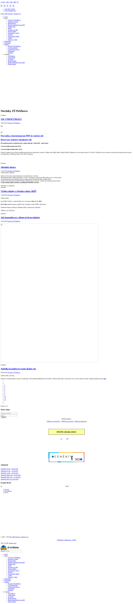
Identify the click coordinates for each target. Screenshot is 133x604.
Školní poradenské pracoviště (16, 25)
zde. (105, 378)
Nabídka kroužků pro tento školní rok (18, 369)
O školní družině (12, 48)
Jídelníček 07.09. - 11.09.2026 (9, 471)
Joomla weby (12, 543)
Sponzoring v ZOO (13, 33)
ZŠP (11, 2)
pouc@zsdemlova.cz (10, 10)
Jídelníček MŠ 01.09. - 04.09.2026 (11, 475)
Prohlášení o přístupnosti (64, 540)
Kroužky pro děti (13, 30)
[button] (66, 101)
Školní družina (12, 61)
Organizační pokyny (14, 49)
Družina (6, 44)
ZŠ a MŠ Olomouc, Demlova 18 (19, 537)
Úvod (6, 17)
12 (5, 400)
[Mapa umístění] (8, 6)
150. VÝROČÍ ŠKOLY (11, 119)
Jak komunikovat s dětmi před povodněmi (20, 217)
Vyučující (10, 59)
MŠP (14, 2)
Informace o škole (13, 22)
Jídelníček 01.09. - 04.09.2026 (9, 469)
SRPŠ (9, 28)
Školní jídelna (12, 64)
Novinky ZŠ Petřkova (14, 20)
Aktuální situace (8, 167)
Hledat (3, 551)
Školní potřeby (12, 31)
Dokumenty (7, 41)
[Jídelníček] (14, 6)
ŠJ (17, 2)
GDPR (10, 38)
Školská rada (11, 26)
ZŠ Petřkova (11, 56)
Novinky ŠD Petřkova (14, 46)
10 (5, 396)
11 (5, 398)
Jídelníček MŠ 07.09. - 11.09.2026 (10, 477)
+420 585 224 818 (9, 9)
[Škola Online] (2, 6)
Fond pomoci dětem (13, 36)
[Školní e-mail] (11, 6)
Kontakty (10, 53)
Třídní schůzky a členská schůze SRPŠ (18, 191)
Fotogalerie (7, 43)
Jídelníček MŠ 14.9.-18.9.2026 (9, 479)
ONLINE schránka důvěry (66, 432)
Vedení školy (11, 57)
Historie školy (12, 23)
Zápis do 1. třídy (12, 39)
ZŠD (7, 2)
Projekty (10, 35)
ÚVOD (3, 2)
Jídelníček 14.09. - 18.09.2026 (9, 473)
